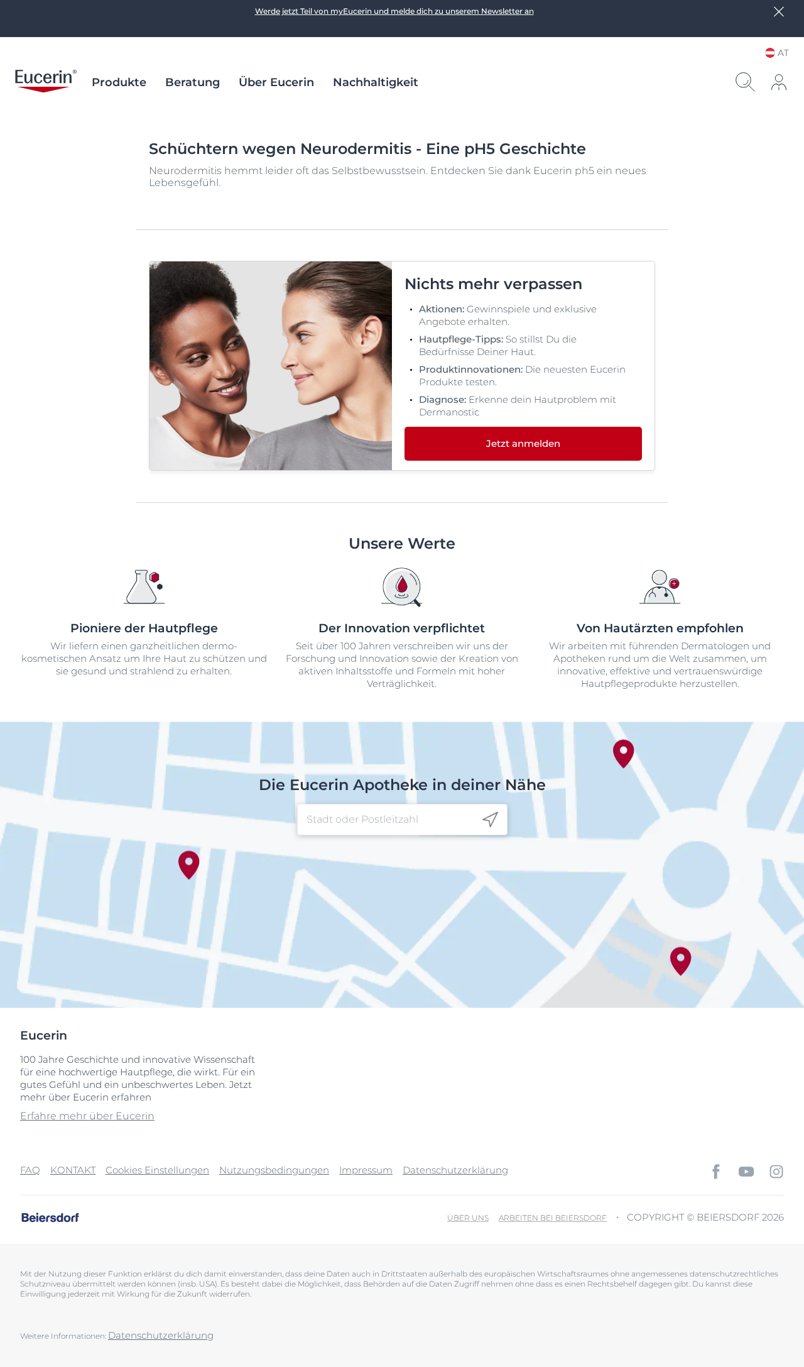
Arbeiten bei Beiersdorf (553, 1217)
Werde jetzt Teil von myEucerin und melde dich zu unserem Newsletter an (394, 11)
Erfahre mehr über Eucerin (87, 1116)
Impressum (366, 1170)
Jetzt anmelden (523, 443)
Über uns (468, 1217)
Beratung (192, 82)
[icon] (490, 820)
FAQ (30, 1170)
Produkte (119, 82)
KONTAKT (72, 1170)
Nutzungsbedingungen (274, 1170)
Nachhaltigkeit (375, 82)
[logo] (46, 82)
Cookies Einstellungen (157, 1170)
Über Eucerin (276, 82)
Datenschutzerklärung (455, 1170)
